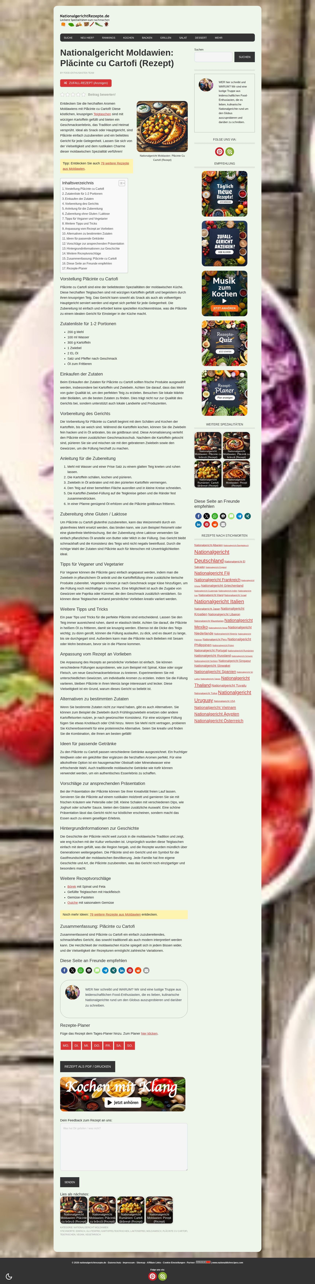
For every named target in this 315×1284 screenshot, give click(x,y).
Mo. (66, 1045)
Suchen (198, 49)
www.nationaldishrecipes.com (227, 1262)
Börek (71, 886)
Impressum (129, 1262)
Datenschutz (114, 1262)
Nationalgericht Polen (223, 645)
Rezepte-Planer (77, 268)
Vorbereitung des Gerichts (82, 203)
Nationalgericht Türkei (205, 693)
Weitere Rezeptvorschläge (84, 253)
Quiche (72, 902)
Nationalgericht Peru (215, 639)
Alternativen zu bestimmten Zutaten (89, 233)
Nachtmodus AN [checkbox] (9, 1276)
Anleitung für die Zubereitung (84, 208)
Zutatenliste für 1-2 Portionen (83, 193)
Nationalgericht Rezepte (84, 19)
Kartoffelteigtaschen (115, 1231)
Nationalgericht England (216, 567)
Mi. (86, 1045)
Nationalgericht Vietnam (215, 707)
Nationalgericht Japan (207, 608)
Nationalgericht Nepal (218, 628)
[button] (64, 970)
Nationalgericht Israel (235, 595)
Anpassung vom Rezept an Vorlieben (89, 228)
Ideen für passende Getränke (85, 238)
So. (130, 1045)
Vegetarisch (93, 1234)
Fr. (108, 1045)
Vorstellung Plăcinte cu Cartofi (84, 188)
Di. (77, 1045)
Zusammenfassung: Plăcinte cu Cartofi (92, 258)
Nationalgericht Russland (212, 655)
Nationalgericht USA (224, 701)
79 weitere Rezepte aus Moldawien (115, 914)
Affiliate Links (154, 1262)
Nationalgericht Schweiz (242, 656)
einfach (80, 1231)
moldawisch (154, 1231)
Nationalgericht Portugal (210, 650)
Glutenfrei (93, 1231)
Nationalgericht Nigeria (225, 634)
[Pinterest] (219, 151)
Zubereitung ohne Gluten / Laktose (87, 213)
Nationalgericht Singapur (235, 660)
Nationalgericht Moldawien (91, 1227)
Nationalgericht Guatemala (206, 591)
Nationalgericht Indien (227, 591)
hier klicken (149, 1033)
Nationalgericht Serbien (206, 661)
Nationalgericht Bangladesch (236, 545)
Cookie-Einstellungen (174, 1262)
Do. (97, 1045)
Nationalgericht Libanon (224, 614)
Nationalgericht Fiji (212, 573)
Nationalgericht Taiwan (210, 679)
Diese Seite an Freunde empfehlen (89, 263)
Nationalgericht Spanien (215, 671)
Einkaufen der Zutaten (79, 198)
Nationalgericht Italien (219, 601)
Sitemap (141, 1262)
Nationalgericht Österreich (218, 721)
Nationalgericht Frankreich (217, 579)
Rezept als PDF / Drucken (88, 1066)
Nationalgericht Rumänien (241, 650)
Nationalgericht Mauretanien (209, 621)
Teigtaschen (102, 114)
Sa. (119, 1045)
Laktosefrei (137, 1231)
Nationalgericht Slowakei (212, 666)
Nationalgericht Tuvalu (228, 685)
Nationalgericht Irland (211, 595)
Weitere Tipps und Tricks (81, 223)
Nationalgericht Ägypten (216, 714)
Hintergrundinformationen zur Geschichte (93, 248)
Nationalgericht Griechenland (222, 585)
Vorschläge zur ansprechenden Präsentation (95, 243)
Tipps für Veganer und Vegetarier (86, 218)
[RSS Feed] (229, 151)
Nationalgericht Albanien (208, 545)
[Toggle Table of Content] (120, 183)
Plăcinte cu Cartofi (175, 1231)
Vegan (80, 1234)
